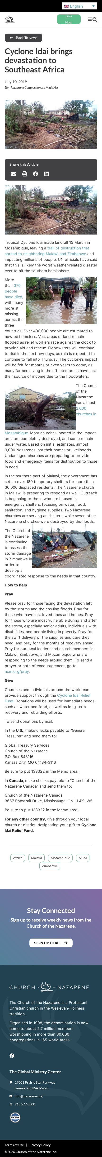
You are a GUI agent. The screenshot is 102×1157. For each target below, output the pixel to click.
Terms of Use (14, 1145)
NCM (83, 858)
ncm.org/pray (17, 671)
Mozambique (60, 858)
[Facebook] (11, 1055)
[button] (89, 19)
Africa (17, 858)
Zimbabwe (50, 866)
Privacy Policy (40, 1145)
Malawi (36, 858)
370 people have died (13, 291)
